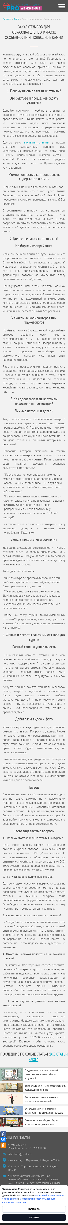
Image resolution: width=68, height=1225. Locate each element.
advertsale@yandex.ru (20, 1154)
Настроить (34, 1209)
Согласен (34, 1217)
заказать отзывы (36, 142)
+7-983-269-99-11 (17, 1144)
